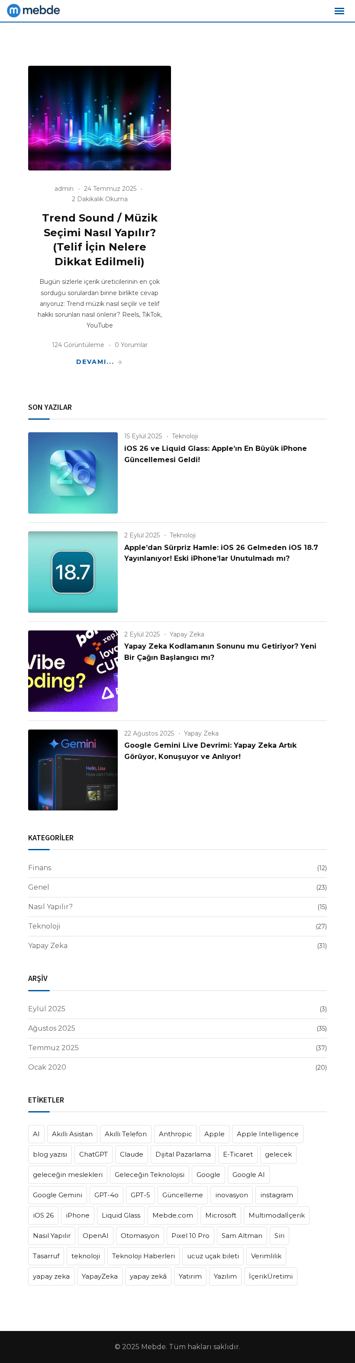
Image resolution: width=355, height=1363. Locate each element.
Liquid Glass (121, 1215)
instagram (276, 1195)
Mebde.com (172, 1215)
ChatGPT (93, 1154)
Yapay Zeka (187, 634)
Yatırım (190, 1276)
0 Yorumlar (131, 345)
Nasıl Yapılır (52, 1235)
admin (64, 189)
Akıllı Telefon (126, 1134)
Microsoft (220, 1215)
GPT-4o (106, 1195)
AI (36, 1134)
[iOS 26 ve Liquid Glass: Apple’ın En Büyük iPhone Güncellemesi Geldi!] (73, 473)
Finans (39, 868)
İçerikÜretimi (271, 1276)
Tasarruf (46, 1256)
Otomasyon (140, 1235)
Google (208, 1174)
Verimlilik (266, 1256)
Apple (214, 1134)
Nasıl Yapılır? (50, 907)
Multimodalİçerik (276, 1215)
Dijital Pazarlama (183, 1154)
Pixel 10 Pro (190, 1235)
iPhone (78, 1215)
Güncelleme (182, 1195)
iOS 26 (43, 1215)
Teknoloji (185, 436)
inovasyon (231, 1195)
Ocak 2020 (47, 1067)
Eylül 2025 (46, 1009)
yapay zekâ (148, 1276)
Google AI (248, 1174)
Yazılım (225, 1276)
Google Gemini (57, 1195)
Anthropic (175, 1134)
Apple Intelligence (268, 1134)
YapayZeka (100, 1276)
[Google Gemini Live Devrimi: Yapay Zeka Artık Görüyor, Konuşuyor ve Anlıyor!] (73, 770)
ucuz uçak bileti (213, 1256)
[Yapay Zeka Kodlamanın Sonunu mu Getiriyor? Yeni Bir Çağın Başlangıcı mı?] (73, 671)
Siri (279, 1235)
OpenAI (96, 1235)
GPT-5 (140, 1195)
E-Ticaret (238, 1154)
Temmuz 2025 (53, 1048)
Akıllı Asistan (72, 1134)
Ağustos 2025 (51, 1028)
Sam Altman (242, 1235)
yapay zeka (51, 1276)
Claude (131, 1154)
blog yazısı (50, 1154)
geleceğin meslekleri (68, 1174)
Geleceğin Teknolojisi (149, 1174)
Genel (38, 887)
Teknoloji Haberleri (143, 1256)
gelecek (278, 1154)
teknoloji (85, 1256)
